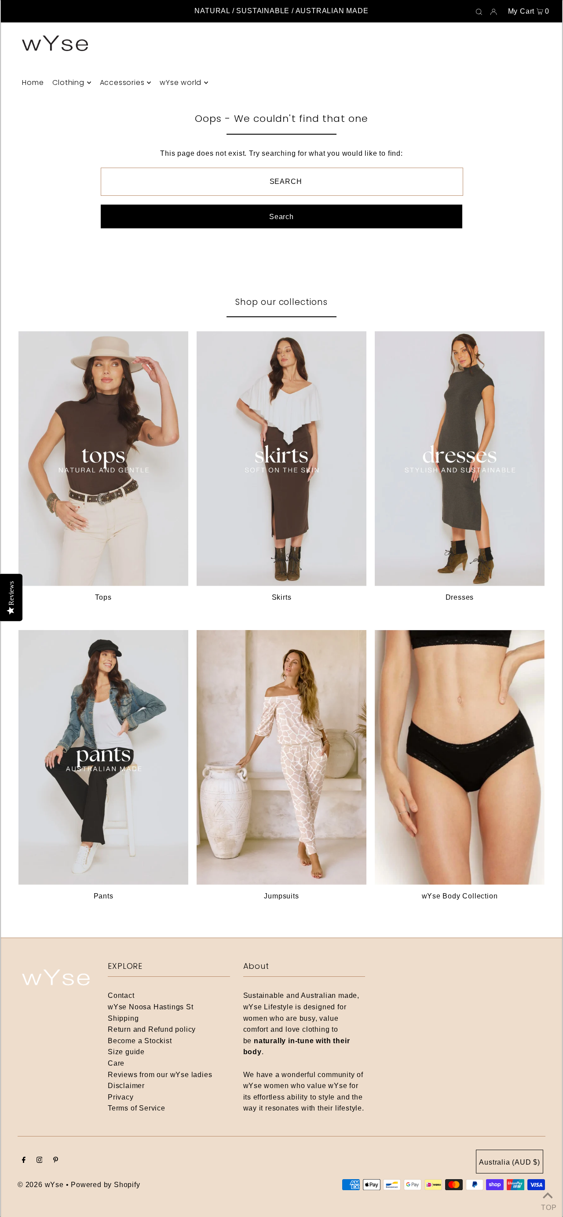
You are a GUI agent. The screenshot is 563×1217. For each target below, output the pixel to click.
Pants (103, 896)
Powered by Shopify (105, 1184)
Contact (121, 995)
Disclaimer (126, 1085)
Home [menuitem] (33, 82)
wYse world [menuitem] (180, 82)
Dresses (460, 597)
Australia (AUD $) (509, 1162)
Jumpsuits (281, 896)
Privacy (121, 1097)
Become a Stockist (140, 1041)
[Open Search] (479, 11)
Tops (103, 597)
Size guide (126, 1052)
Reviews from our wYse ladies (160, 1074)
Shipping (123, 1018)
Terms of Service (136, 1108)
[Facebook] (24, 1160)
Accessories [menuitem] (122, 82)
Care (116, 1063)
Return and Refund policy (152, 1029)
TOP (547, 1206)
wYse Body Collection (460, 896)
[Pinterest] (55, 1160)
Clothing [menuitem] (68, 82)
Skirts (282, 597)
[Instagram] (40, 1160)
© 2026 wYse (41, 1184)
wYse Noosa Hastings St (151, 1007)
